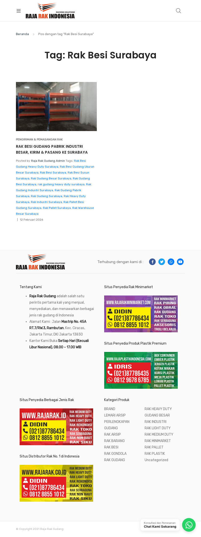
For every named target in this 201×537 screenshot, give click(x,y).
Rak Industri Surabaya (46, 202)
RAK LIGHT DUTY (158, 428)
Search (178, 10)
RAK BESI (111, 447)
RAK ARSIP (112, 434)
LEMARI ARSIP (115, 415)
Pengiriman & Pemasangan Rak (39, 139)
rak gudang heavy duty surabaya (61, 184)
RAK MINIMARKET (158, 441)
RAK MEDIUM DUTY (159, 434)
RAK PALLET (154, 447)
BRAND (109, 409)
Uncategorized (156, 460)
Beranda (22, 34)
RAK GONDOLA (115, 454)
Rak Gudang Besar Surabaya (51, 178)
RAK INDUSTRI (155, 422)
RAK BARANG (114, 441)
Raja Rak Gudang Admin (48, 160)
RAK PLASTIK (155, 454)
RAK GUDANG (114, 460)
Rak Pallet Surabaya (57, 208)
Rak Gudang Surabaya (46, 196)
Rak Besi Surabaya (53, 172)
